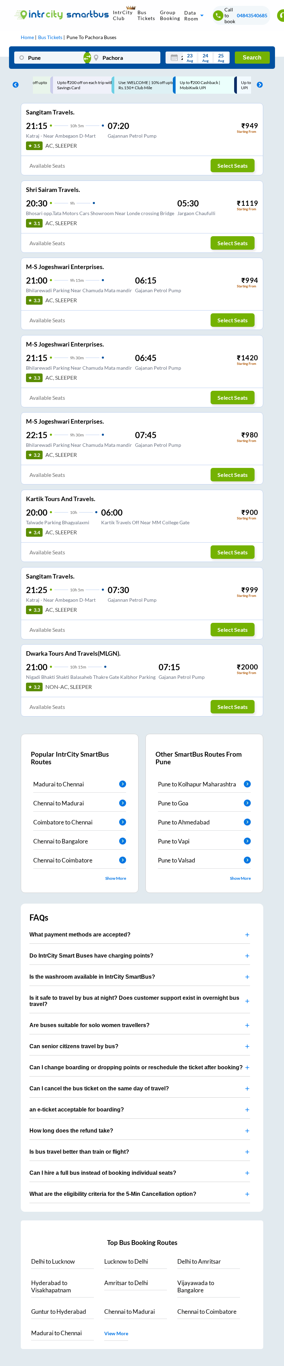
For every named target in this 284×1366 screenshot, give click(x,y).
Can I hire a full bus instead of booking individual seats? (102, 1173)
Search (252, 58)
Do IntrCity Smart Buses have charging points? (91, 956)
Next (258, 85)
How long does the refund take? (71, 1131)
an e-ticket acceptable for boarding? (76, 1110)
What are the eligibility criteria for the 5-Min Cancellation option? (112, 1194)
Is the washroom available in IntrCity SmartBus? (92, 977)
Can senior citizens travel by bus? (73, 1046)
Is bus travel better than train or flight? (79, 1152)
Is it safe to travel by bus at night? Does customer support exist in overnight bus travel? (134, 1001)
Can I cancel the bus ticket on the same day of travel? (99, 1088)
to (53, 1261)
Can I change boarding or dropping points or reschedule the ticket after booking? (136, 1067)
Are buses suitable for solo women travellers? (89, 1025)
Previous (14, 85)
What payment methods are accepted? (80, 935)
